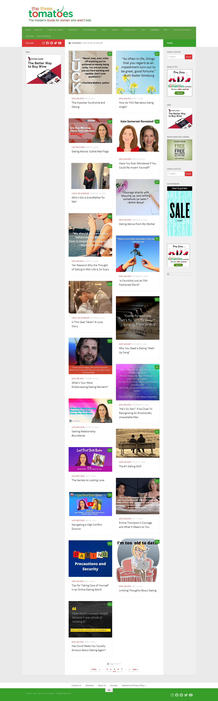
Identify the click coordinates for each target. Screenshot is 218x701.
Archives (113, 685)
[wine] (43, 83)
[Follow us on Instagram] (43, 42)
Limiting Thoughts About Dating (137, 590)
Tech (143, 30)
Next (166, 30)
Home (28, 30)
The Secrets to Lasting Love (88, 480)
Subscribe (30, 36)
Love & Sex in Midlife (80, 193)
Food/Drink (72, 30)
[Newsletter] (179, 96)
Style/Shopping (89, 30)
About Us (38, 30)
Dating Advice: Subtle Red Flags (90, 151)
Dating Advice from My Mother (137, 224)
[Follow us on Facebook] (47, 42)
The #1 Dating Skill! (130, 466)
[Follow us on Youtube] (59, 42)
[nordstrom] (179, 160)
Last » (135, 669)
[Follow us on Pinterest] (51, 42)
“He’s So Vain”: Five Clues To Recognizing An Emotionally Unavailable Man (135, 413)
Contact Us (76, 685)
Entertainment (129, 30)
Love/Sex (154, 30)
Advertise (89, 685)
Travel (103, 30)
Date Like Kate (78, 99)
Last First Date (78, 147)
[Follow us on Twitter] (55, 42)
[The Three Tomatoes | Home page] (59, 13)
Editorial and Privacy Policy (133, 685)
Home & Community (181, 30)
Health (115, 30)
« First (93, 669)
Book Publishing (43, 36)
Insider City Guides (55, 30)
